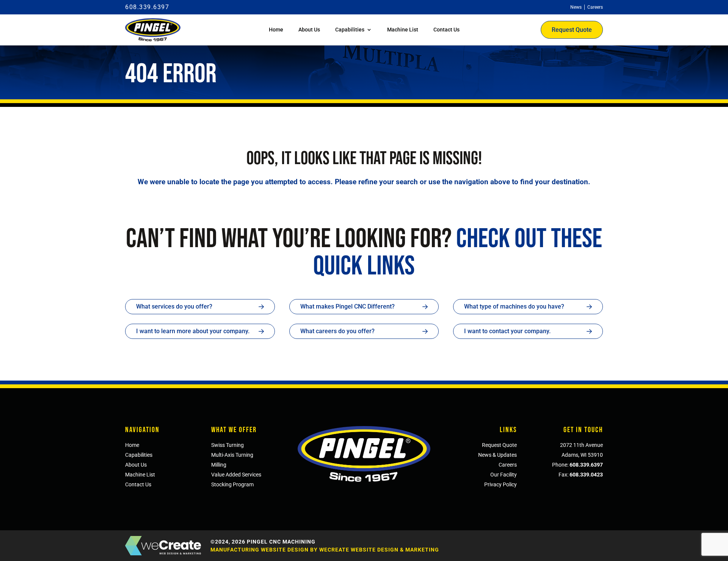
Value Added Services (236, 475)
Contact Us (446, 30)
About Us (309, 30)
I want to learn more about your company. (192, 331)
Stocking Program (232, 484)
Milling (218, 465)
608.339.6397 (147, 7)
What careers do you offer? (337, 331)
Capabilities (349, 30)
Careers (508, 465)
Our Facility (503, 475)
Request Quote (572, 29)
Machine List (402, 30)
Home (276, 30)
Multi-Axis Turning (232, 455)
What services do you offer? (174, 306)
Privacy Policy (500, 484)
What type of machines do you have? (514, 306)
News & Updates (497, 455)
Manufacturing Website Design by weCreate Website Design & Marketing (324, 550)
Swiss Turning (227, 445)
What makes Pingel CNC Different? (347, 306)
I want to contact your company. (507, 331)
